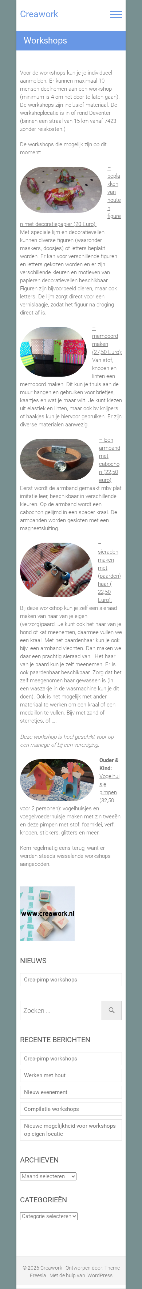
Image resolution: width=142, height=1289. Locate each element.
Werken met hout (45, 1075)
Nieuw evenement (45, 1092)
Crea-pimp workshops (50, 979)
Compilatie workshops (51, 1109)
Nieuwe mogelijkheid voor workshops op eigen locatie (70, 1130)
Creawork (39, 14)
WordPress (100, 1275)
